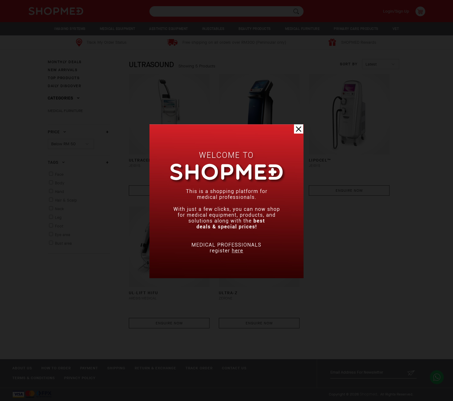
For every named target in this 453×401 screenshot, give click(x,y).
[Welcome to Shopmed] (226, 276)
